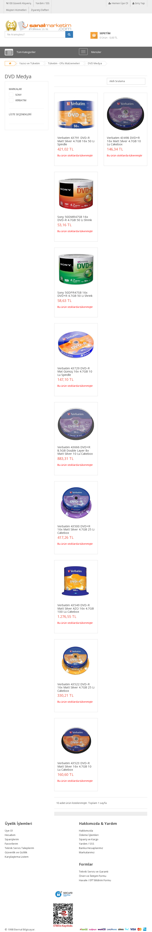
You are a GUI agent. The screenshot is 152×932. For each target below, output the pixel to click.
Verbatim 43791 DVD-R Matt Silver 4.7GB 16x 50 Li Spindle (75, 141)
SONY (18, 94)
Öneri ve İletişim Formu (92, 876)
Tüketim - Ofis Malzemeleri (64, 63)
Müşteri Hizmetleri (16, 10)
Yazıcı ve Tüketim (29, 63)
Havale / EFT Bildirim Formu (95, 880)
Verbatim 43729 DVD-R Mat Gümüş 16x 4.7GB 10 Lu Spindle (74, 371)
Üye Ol (9, 830)
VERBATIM (20, 100)
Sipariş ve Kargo (88, 839)
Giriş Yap (139, 3)
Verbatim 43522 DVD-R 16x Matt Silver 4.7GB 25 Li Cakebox (75, 687)
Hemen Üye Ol (119, 3)
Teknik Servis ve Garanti (93, 871)
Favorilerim (11, 843)
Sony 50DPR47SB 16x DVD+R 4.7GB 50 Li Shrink (74, 294)
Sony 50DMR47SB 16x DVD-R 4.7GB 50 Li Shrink (74, 218)
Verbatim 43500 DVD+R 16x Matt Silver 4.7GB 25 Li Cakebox (75, 529)
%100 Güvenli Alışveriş (18, 3)
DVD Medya (95, 63)
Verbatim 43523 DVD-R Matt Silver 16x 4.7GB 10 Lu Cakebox (74, 766)
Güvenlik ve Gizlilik (16, 852)
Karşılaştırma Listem (16, 856)
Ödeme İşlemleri (89, 835)
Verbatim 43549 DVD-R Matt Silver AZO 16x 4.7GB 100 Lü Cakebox (75, 608)
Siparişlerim (12, 839)
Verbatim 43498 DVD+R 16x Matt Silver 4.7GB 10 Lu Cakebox (124, 141)
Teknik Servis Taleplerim (19, 848)
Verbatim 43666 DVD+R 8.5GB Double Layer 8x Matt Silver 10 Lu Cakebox (75, 450)
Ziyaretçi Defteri (40, 10)
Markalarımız (87, 852)
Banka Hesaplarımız (91, 848)
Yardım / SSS (42, 3)
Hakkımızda (86, 830)
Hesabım (10, 835)
